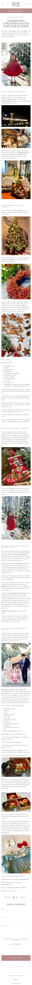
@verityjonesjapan (6, 884)
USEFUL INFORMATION (16, 967)
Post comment (16, 944)
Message (4, 925)
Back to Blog (17, 958)
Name (3, 908)
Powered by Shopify (16, 983)
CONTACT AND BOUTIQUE (16, 975)
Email (3, 917)
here (22, 876)
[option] (16, 10)
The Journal (21, 17)
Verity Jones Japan (13, 816)
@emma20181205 (24, 879)
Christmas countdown (12, 17)
